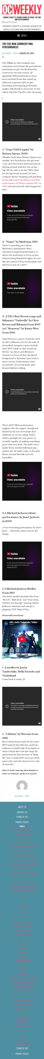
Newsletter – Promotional (23, 1004)
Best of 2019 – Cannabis (23, 877)
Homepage (22, 966)
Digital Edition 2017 (23, 960)
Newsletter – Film (23, 991)
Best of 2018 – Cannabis (23, 851)
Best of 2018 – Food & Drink (23, 855)
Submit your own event (22, 1027)
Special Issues (22, 1022)
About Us (22, 807)
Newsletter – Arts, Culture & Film (23, 978)
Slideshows (22, 1018)
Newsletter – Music (23, 1000)
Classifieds (22, 948)
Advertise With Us (22, 834)
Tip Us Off (22, 1035)
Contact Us (22, 812)
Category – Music (22, 939)
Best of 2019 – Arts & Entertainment (23, 873)
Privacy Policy (22, 822)
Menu (24, 35)
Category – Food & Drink (22, 935)
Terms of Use (22, 817)
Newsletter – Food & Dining (23, 995)
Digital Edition (22, 957)
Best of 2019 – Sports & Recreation (23, 890)
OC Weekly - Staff (10, 53)
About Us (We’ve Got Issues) (22, 830)
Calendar (22, 896)
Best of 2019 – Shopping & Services (23, 886)
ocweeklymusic (14, 773)
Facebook (33, 773)
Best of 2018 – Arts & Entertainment (23, 847)
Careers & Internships (22, 917)
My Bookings (23, 908)
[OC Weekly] (9, 22)
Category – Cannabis (22, 926)
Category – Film (22, 931)
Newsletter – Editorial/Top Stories (23, 982)
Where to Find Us (22, 1044)
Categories (23, 899)
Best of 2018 (22, 843)
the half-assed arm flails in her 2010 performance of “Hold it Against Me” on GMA (21, 183)
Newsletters (22, 974)
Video (22, 1040)
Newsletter (22, 970)
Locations (23, 904)
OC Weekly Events (22, 1009)
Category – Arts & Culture (22, 922)
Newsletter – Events (23, 987)
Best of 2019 (22, 869)
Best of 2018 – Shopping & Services (23, 860)
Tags (23, 912)
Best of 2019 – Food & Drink (23, 882)
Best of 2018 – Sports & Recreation (23, 864)
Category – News (22, 944)
